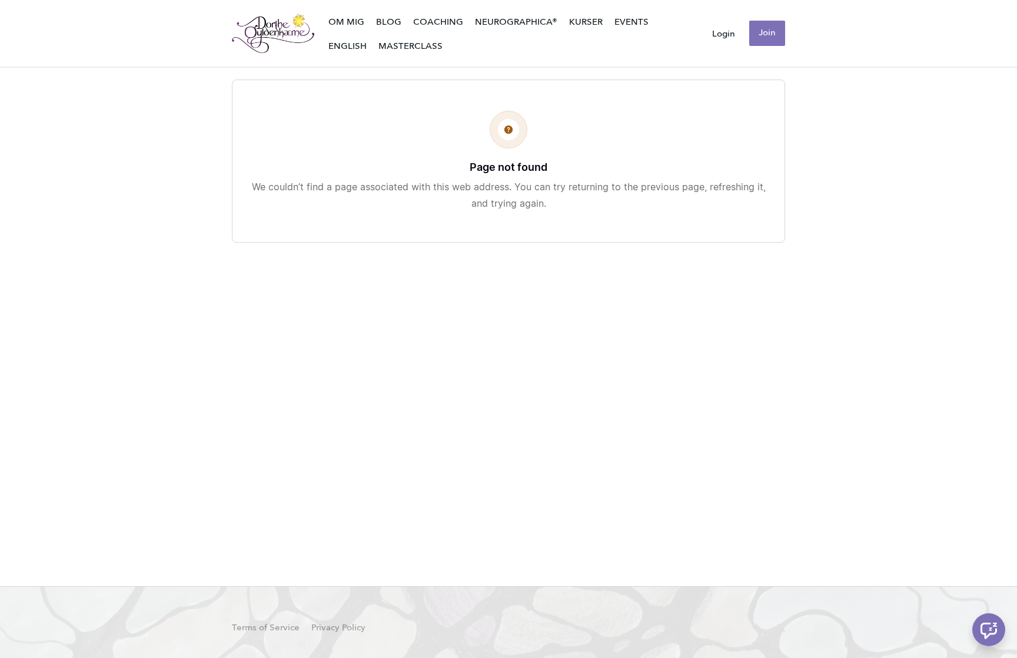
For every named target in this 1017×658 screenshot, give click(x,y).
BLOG (388, 22)
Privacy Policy (338, 628)
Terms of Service (266, 628)
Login (723, 34)
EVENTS (631, 22)
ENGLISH (347, 46)
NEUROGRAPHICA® (516, 22)
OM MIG (346, 22)
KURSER (586, 22)
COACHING (438, 22)
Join (767, 33)
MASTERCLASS (410, 46)
